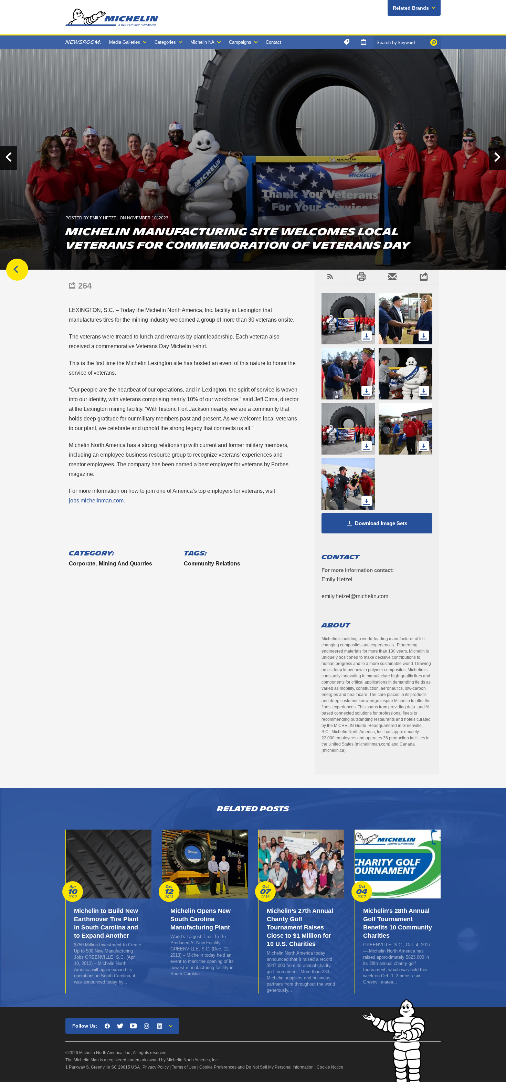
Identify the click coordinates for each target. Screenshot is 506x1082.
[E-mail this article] (392, 277)
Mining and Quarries (125, 563)
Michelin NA (202, 42)
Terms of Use (184, 1067)
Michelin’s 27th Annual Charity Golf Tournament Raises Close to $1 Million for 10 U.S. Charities (300, 927)
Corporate (82, 563)
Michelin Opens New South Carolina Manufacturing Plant (200, 919)
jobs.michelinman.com (96, 500)
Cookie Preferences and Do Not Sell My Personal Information (256, 1067)
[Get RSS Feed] (330, 277)
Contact (273, 42)
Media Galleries (124, 42)
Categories (165, 42)
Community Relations (212, 563)
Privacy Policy (156, 1067)
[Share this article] (423, 277)
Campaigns (240, 42)
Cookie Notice (330, 1067)
